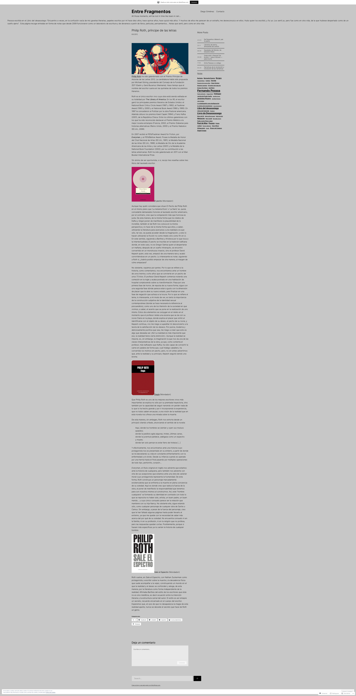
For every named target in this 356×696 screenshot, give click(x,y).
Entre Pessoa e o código (212, 63)
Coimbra (208, 80)
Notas (199, 73)
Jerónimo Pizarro (204, 98)
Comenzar (194, 2)
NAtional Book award (210, 116)
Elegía (157, 394)
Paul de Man (202, 123)
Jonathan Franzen (216, 98)
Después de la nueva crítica (203, 83)
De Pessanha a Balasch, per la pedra (213, 40)
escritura (211, 88)
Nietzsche (201, 118)
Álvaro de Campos (216, 128)
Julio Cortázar (200, 101)
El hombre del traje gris (214, 85)
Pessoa (212, 123)
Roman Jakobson (207, 126)
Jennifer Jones (216, 96)
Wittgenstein (201, 128)
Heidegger (217, 94)
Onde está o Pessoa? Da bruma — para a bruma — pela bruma (213, 57)
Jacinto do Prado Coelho (204, 96)
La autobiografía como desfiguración (208, 103)
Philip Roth (136, 76)
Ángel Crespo (201, 130)
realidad (199, 126)
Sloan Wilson (215, 126)
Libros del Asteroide (203, 111)
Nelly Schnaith (219, 116)
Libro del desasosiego (208, 108)
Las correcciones (217, 106)
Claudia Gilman (201, 80)
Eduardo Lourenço (202, 85)
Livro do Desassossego (209, 113)
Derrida (213, 81)
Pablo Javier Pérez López (205, 121)
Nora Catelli (209, 118)
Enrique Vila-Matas (202, 88)
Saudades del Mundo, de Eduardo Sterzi (212, 51)
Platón (217, 123)
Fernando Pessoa (208, 90)
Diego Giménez (207, 11)
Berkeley (200, 78)
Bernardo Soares (209, 78)
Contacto (220, 11)
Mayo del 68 (200, 116)
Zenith (207, 128)
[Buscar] (197, 678)
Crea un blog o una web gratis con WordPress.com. (146, 685)
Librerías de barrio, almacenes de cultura (211, 45)
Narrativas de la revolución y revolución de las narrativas (214, 68)
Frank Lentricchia (201, 94)
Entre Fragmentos (151, 11)
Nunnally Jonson (217, 118)
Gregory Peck (209, 94)
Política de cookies (50, 692)
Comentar (182, 663)
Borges (219, 78)
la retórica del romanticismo (204, 106)
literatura (212, 111)
